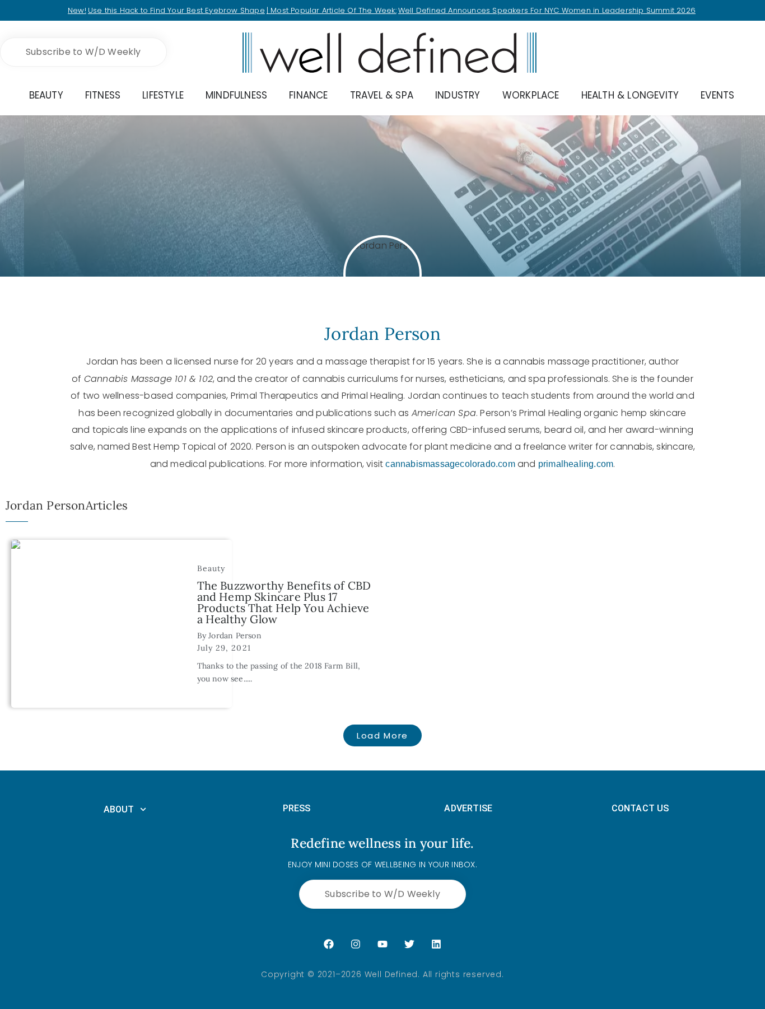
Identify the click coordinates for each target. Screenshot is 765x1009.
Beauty (211, 568)
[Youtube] (382, 944)
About (119, 809)
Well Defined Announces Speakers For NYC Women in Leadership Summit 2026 (547, 10)
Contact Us (640, 808)
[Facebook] (329, 944)
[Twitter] (409, 944)
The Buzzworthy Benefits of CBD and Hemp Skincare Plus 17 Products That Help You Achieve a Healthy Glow (284, 602)
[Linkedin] (436, 944)
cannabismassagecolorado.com (450, 464)
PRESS (297, 808)
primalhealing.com (575, 464)
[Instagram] (356, 944)
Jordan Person (235, 635)
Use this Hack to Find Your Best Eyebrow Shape (176, 10)
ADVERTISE (468, 808)
